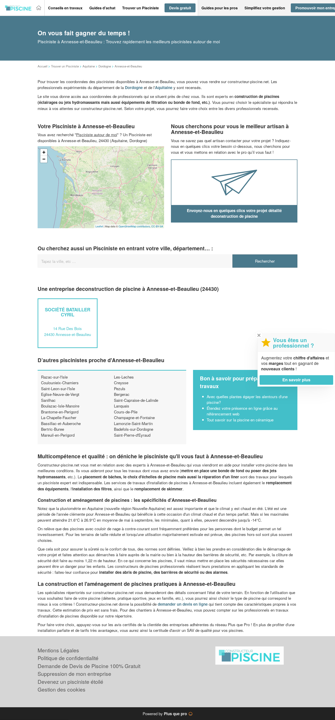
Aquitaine (88, 66)
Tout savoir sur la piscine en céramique (240, 420)
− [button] (43, 159)
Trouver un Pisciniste (65, 66)
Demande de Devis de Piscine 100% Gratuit (89, 666)
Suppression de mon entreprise (74, 673)
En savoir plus (296, 380)
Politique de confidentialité (68, 658)
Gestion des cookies (61, 689)
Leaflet (99, 226)
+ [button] (43, 152)
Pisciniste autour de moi (96, 134)
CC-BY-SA (157, 226)
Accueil (42, 66)
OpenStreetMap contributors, (135, 226)
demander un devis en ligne (183, 604)
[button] (65, 8)
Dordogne (104, 66)
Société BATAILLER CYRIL (67, 312)
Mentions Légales (58, 650)
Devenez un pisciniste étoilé (70, 681)
